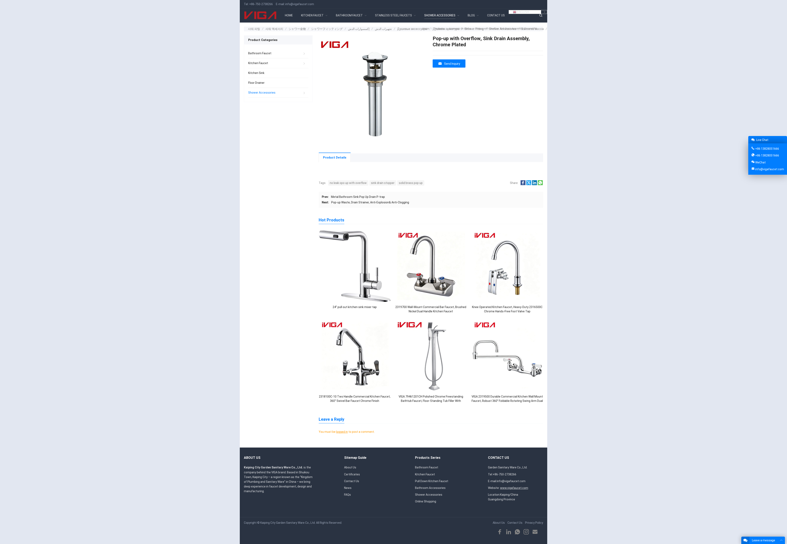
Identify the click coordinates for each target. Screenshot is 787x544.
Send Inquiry (452, 63)
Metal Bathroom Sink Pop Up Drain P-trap (358, 196)
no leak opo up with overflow (348, 183)
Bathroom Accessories (430, 488)
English (522, 12)
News (347, 488)
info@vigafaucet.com (299, 4)
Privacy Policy (534, 522)
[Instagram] (526, 532)
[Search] (540, 15)
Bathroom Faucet (259, 53)
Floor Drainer (256, 82)
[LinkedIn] (509, 532)
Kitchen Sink (256, 73)
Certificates (352, 474)
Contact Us (351, 481)
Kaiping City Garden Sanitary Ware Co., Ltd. (287, 522)
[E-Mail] (535, 532)
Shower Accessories (261, 92)
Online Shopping (425, 501)
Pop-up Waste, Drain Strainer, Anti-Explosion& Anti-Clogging (370, 202)
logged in (342, 431)
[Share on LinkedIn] (534, 184)
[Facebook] (500, 532)
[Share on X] (529, 184)
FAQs (347, 494)
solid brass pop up (411, 183)
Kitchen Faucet (258, 63)
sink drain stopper (383, 183)
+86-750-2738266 (261, 4)
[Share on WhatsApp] (540, 184)
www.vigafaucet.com (514, 488)
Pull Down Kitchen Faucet (431, 481)
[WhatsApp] (517, 532)
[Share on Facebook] (523, 184)
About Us (350, 467)
